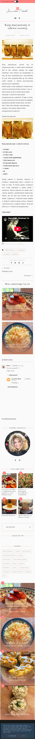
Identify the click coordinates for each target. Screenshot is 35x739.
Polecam (21, 563)
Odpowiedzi (13, 375)
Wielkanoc (6, 571)
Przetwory (15, 254)
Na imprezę (6, 254)
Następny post (7, 271)
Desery (21, 555)
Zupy (4, 575)
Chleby (18, 551)
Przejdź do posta (17, 317)
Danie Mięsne (20, 250)
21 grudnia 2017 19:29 (17, 365)
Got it (23, 736)
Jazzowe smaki (16, 379)
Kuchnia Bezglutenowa (19, 559)
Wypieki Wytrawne (17, 571)
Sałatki (14, 567)
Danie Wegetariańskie (9, 555)
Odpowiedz (10, 371)
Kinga (8, 365)
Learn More (12, 736)
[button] (8, 17)
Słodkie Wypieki (24, 567)
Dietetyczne (6, 559)
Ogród (14, 563)
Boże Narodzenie (9, 250)
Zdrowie (28, 571)
